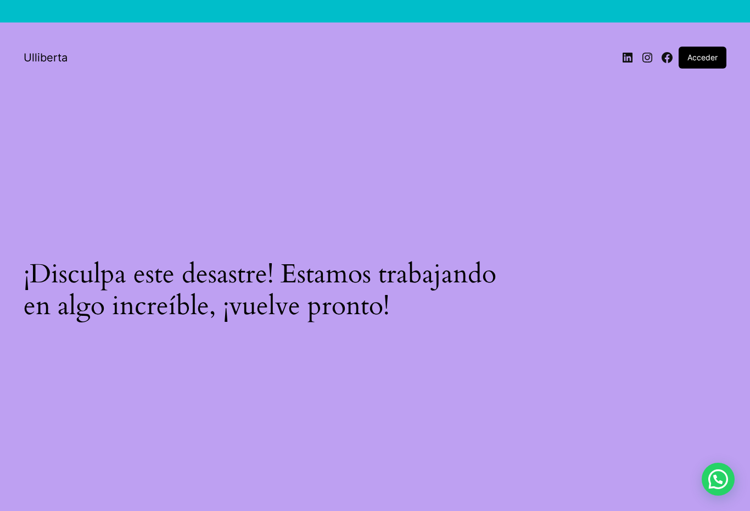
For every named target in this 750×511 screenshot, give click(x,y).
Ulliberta (46, 57)
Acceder (702, 57)
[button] (718, 479)
